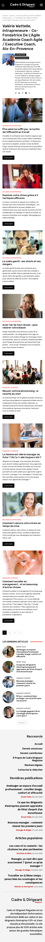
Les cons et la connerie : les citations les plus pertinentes (24, 847)
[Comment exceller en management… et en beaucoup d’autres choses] (22, 562)
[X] (29, 92)
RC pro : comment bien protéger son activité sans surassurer (28, 698)
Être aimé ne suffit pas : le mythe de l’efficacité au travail (21, 130)
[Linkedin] (19, 92)
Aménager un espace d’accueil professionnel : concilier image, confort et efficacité (28, 653)
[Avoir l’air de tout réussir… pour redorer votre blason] (22, 306)
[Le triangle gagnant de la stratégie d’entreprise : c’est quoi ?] (8, 712)
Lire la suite (8, 158)
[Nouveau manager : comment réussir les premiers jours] (8, 682)
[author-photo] (8, 74)
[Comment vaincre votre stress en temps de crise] (22, 504)
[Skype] (26, 92)
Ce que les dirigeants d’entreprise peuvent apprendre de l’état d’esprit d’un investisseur (29, 668)
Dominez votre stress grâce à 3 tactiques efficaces (20, 197)
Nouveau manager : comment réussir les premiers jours (26, 683)
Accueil (5, 15)
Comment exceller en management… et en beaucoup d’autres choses (20, 584)
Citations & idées (24, 853)
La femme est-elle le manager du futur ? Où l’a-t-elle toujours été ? (21, 456)
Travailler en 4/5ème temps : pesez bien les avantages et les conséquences (23, 879)
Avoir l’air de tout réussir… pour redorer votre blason (20, 326)
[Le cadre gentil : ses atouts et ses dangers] (22, 242)
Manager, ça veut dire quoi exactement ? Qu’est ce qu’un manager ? (25, 862)
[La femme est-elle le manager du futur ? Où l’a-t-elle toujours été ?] (22, 435)
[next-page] (20, 633)
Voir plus (21, 723)
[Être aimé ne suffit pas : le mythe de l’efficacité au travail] (22, 110)
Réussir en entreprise (11, 126)
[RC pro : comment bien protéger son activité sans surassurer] (8, 697)
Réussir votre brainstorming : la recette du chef (20, 392)
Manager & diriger (10, 387)
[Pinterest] (22, 92)
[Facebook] (16, 92)
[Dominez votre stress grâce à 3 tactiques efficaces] (22, 176)
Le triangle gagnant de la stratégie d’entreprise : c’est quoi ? (28, 713)
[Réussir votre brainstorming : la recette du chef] (22, 372)
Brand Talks (21, 647)
